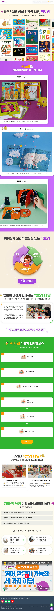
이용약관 (7, 598)
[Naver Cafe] (6, 601)
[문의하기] (51, 604)
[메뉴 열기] (51, 2)
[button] (26, 490)
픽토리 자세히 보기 (27, 281)
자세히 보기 (27, 442)
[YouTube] (12, 601)
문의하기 (28, 598)
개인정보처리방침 (13, 598)
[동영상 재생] (14, 471)
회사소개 (3, 598)
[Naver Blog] (9, 601)
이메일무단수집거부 (21, 598)
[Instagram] (2, 601)
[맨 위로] (51, 608)
